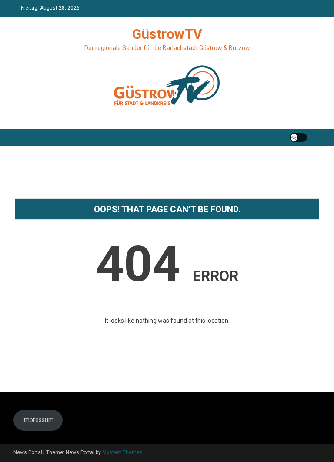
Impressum (38, 419)
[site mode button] (298, 137)
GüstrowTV (167, 34)
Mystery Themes (122, 452)
